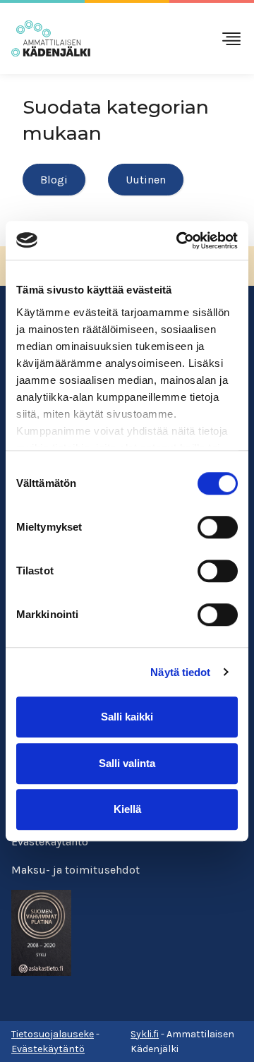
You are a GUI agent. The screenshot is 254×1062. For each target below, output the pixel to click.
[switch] (218, 527)
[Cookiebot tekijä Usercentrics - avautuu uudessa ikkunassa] (179, 240)
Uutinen (146, 179)
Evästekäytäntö (49, 841)
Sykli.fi (145, 1034)
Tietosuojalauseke (52, 1034)
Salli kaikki (127, 717)
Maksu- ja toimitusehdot (75, 869)
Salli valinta (127, 763)
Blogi (54, 179)
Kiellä (127, 809)
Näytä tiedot (180, 672)
